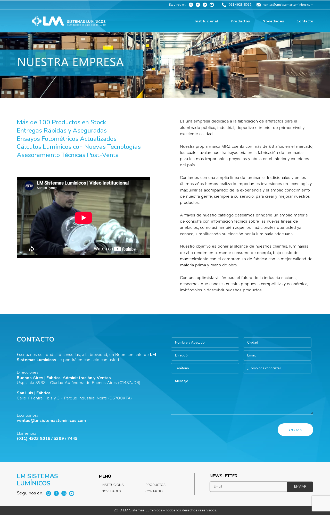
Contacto (154, 491)
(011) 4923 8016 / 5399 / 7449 (47, 438)
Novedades (111, 491)
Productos (155, 485)
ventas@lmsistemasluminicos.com (51, 420)
